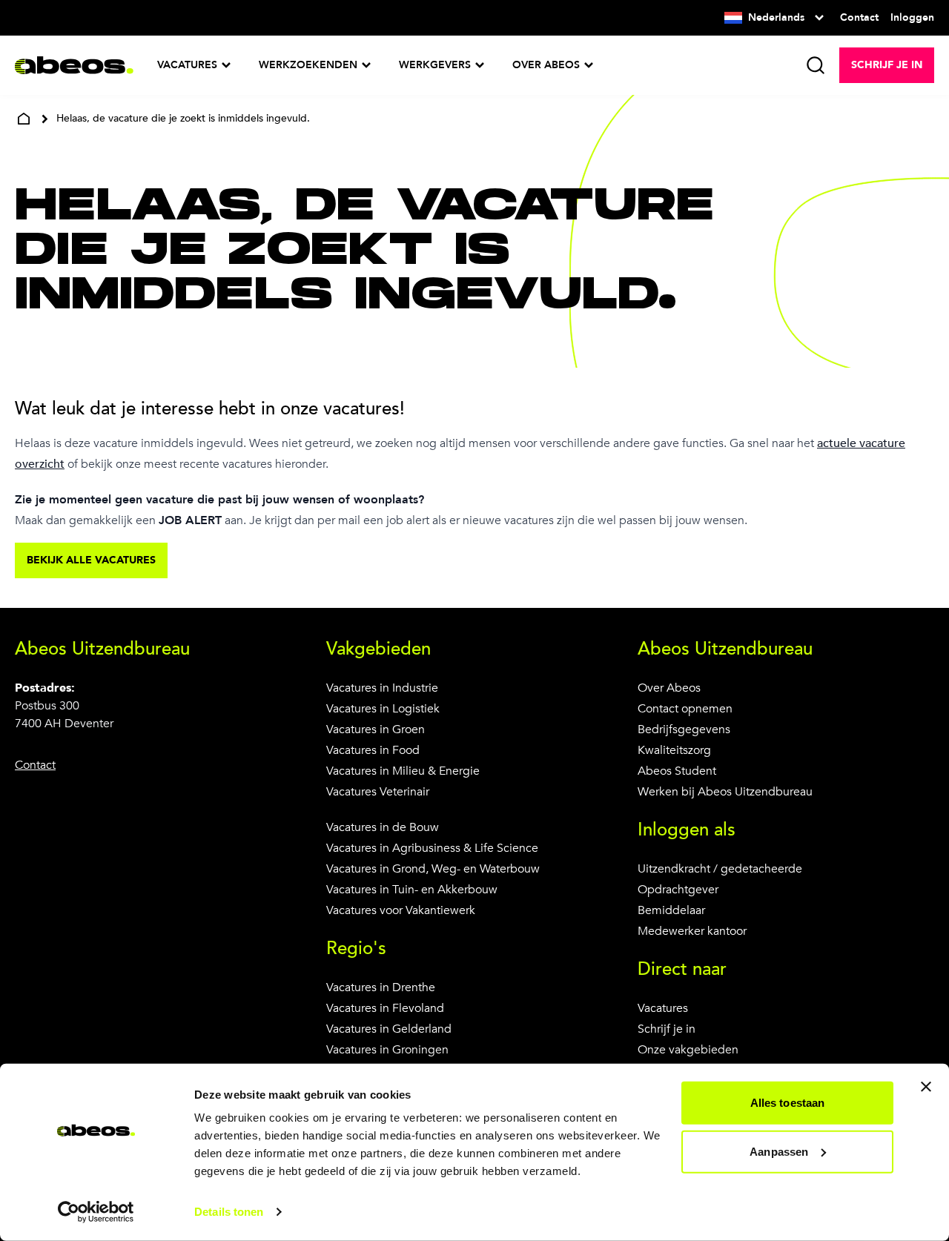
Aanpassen (779, 1151)
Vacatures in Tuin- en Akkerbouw (411, 889)
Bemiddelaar (671, 910)
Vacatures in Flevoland (385, 1008)
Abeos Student (677, 771)
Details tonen (228, 1211)
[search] (815, 65)
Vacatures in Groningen (387, 1050)
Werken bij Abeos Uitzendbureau (725, 792)
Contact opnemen (685, 709)
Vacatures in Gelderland (389, 1029)
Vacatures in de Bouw (382, 827)
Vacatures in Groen (375, 729)
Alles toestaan (787, 1102)
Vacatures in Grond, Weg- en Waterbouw (433, 869)
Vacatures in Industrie (382, 688)
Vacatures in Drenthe (380, 987)
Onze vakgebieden (688, 1050)
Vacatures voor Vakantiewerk (400, 910)
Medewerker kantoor (692, 931)
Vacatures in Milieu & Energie (403, 771)
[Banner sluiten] (926, 1087)
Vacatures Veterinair (377, 792)
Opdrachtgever (678, 889)
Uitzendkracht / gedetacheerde (720, 869)
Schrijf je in (666, 1029)
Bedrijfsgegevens (684, 729)
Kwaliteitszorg (674, 750)
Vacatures (663, 1008)
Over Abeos (669, 688)
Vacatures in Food (373, 750)
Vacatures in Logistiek (383, 709)
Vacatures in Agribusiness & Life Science (432, 848)
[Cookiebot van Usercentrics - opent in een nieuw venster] (96, 1212)
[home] (24, 119)
